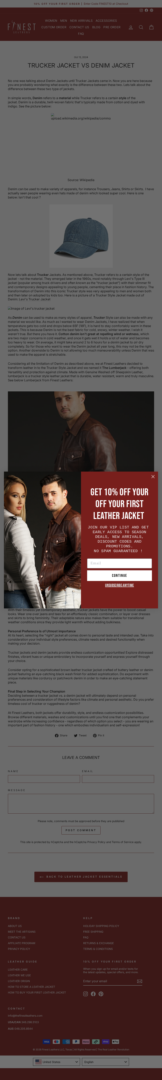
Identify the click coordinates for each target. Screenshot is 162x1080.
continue (119, 575)
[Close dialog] (153, 476)
